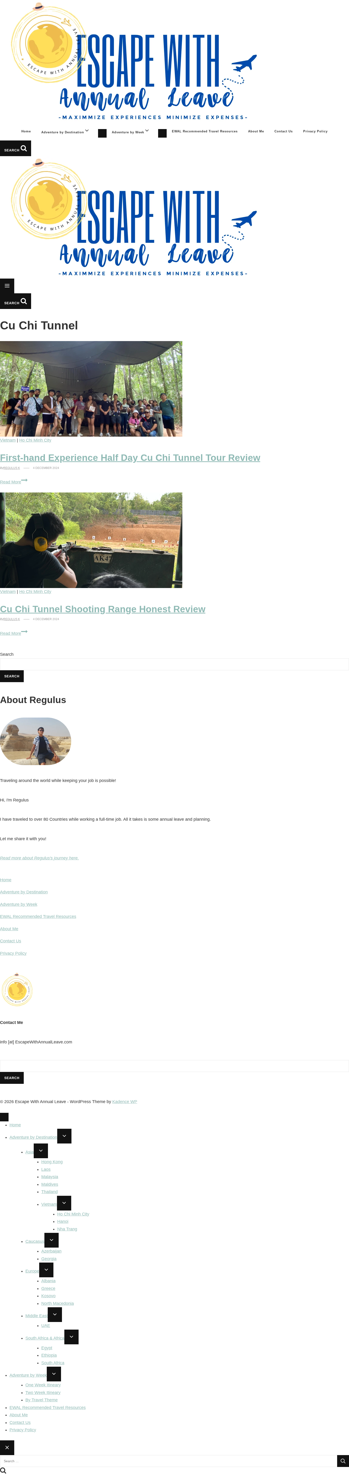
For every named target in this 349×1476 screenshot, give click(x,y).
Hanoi (62, 1221)
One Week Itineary (43, 1385)
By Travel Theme (41, 1400)
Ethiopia (49, 1355)
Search (7, 654)
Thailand (49, 1191)
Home (26, 131)
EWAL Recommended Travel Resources (205, 131)
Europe (32, 1271)
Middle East (36, 1315)
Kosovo (48, 1295)
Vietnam (8, 440)
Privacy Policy (315, 131)
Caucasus (34, 1241)
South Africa (52, 1362)
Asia (29, 1152)
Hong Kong (52, 1161)
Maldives (49, 1184)
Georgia (49, 1258)
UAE (45, 1325)
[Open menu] (7, 286)
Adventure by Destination (24, 892)
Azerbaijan (51, 1251)
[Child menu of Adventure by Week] (162, 133)
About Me (256, 131)
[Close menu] (4, 1117)
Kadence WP (124, 1101)
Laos (46, 1169)
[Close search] (7, 1447)
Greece (48, 1288)
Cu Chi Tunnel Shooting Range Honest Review (102, 609)
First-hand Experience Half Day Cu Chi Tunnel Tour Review (130, 458)
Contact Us (283, 131)
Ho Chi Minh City (35, 440)
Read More (14, 482)
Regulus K (11, 468)
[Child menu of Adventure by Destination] (102, 133)
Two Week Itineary (43, 1392)
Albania (48, 1280)
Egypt (46, 1348)
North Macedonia (57, 1303)
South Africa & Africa (44, 1338)
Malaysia (49, 1176)
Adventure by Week (18, 904)
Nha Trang (67, 1229)
